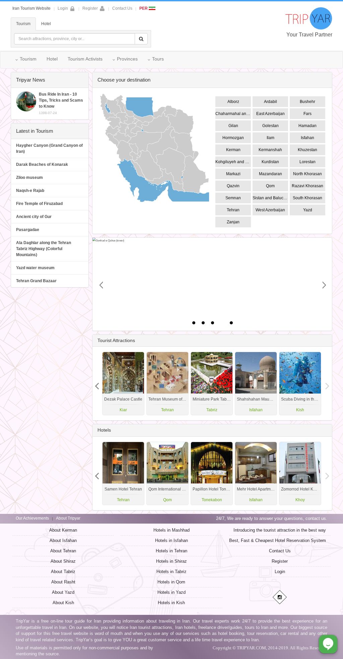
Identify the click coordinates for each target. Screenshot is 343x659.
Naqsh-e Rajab (30, 190)
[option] (300, 383)
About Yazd (63, 592)
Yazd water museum (35, 267)
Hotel (46, 23)
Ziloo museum (29, 177)
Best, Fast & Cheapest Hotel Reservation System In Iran (284, 540)
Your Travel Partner (309, 34)
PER (144, 8)
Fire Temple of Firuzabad (39, 203)
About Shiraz (63, 561)
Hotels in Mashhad (171, 530)
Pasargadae (27, 229)
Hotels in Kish (171, 602)
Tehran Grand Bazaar (36, 281)
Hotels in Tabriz (171, 571)
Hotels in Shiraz (171, 561)
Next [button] (97, 383)
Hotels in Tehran (171, 550)
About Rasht (63, 581)
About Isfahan (63, 540)
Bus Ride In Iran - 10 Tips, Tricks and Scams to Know (61, 103)
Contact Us (122, 8)
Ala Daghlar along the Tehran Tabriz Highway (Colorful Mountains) (43, 248)
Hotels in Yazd (171, 592)
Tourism (23, 23)
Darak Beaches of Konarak (42, 164)
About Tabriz (63, 571)
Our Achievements (32, 518)
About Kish (63, 602)
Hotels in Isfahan (171, 540)
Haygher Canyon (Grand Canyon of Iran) (49, 148)
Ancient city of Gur (34, 216)
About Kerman (63, 530)
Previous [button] (327, 383)
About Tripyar (68, 518)
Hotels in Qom (171, 581)
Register (90, 8)
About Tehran (63, 550)
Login (280, 571)
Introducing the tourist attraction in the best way (279, 530)
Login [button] (63, 8)
